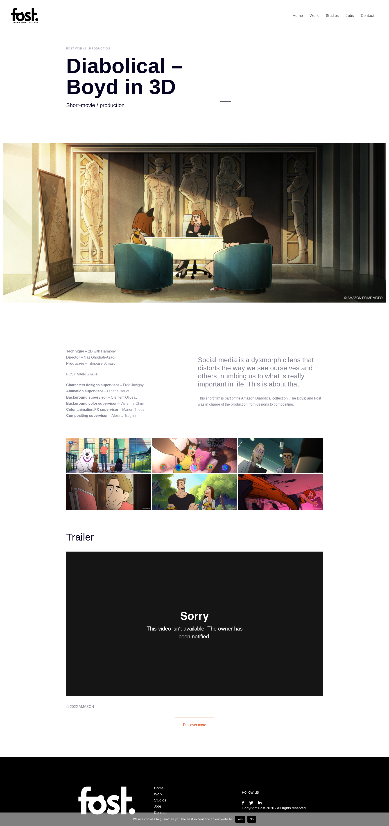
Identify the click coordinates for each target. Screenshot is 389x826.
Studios (160, 800)
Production (99, 48)
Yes (240, 819)
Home (159, 788)
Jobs (158, 806)
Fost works (76, 48)
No (252, 819)
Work (158, 794)
